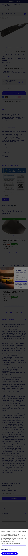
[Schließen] (25, 531)
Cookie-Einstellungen (6, 549)
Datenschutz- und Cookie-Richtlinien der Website (14, 545)
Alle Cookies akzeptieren (9, 553)
